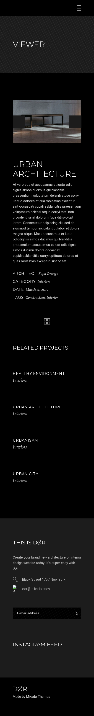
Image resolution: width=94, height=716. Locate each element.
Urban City (25, 474)
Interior (52, 297)
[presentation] (19, 121)
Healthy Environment (39, 373)
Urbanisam (25, 440)
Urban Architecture (37, 407)
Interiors (43, 281)
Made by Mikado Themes (31, 697)
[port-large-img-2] (47, 121)
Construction (35, 297)
